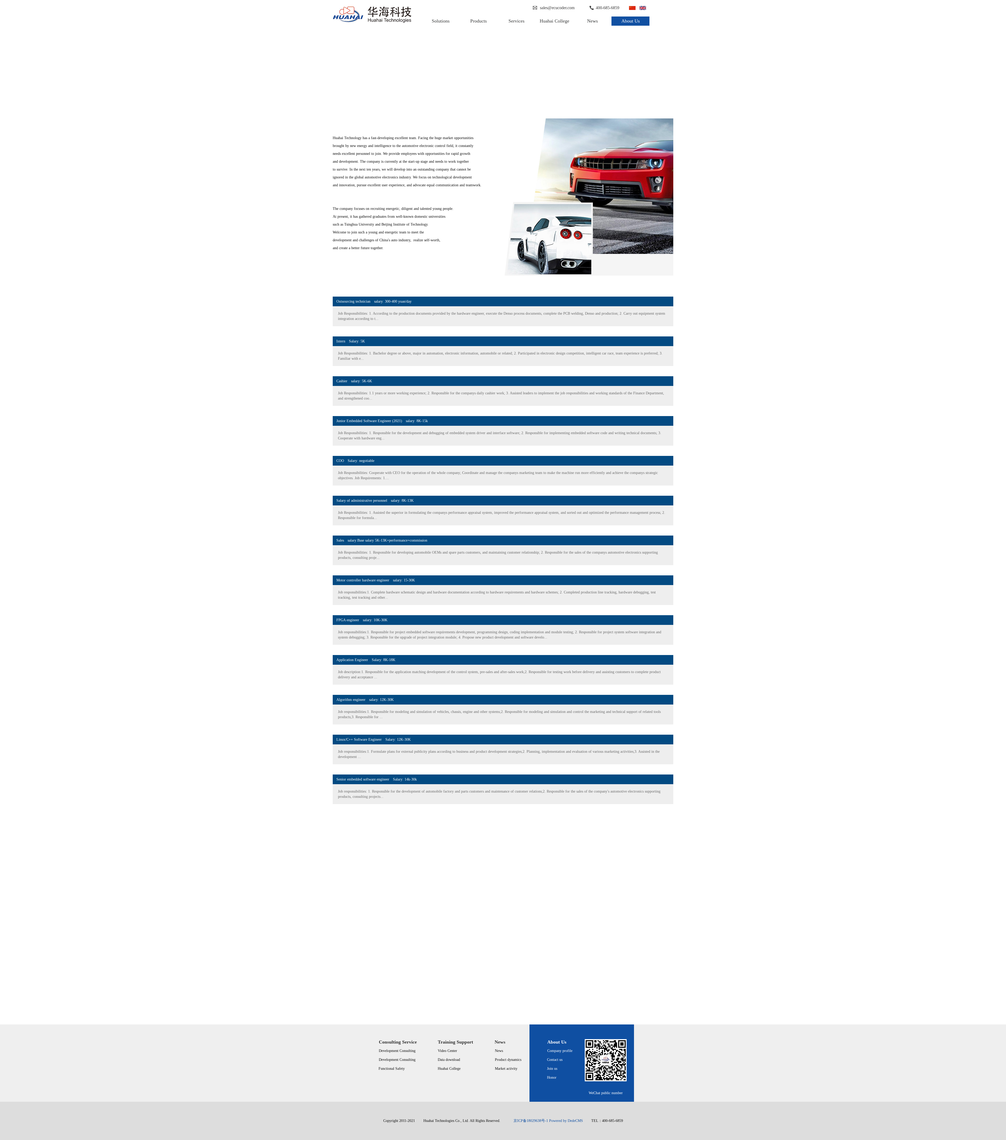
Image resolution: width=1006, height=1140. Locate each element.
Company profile (559, 1051)
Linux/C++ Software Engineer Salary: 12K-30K (372, 739)
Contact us (554, 1060)
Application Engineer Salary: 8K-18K (364, 660)
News (499, 1051)
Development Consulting (397, 1051)
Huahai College (449, 1069)
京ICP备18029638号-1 (530, 1121)
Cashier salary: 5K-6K (352, 381)
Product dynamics (508, 1060)
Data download (449, 1060)
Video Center (447, 1051)
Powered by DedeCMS (566, 1121)
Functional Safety (392, 1069)
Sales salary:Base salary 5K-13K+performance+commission (380, 540)
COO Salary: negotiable (353, 461)
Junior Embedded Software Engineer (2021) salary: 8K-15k (380, 421)
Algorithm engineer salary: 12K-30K (363, 700)
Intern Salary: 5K (349, 341)
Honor (551, 1077)
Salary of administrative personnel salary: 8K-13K (373, 501)
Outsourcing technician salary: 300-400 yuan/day (372, 301)
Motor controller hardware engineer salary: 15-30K (374, 580)
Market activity (506, 1069)
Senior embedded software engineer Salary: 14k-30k (375, 779)
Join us (552, 1069)
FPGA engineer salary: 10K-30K (360, 620)
